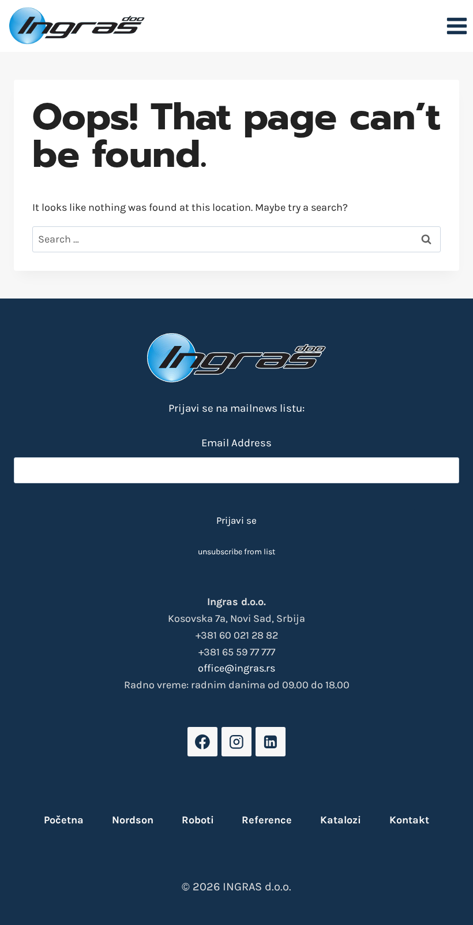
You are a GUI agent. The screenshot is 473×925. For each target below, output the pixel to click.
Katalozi (340, 820)
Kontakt (409, 820)
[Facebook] (202, 741)
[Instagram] (236, 741)
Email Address (236, 443)
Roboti (198, 820)
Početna (64, 820)
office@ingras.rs (236, 668)
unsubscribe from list (236, 552)
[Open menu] (456, 25)
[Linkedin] (270, 741)
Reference (267, 820)
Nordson (132, 820)
